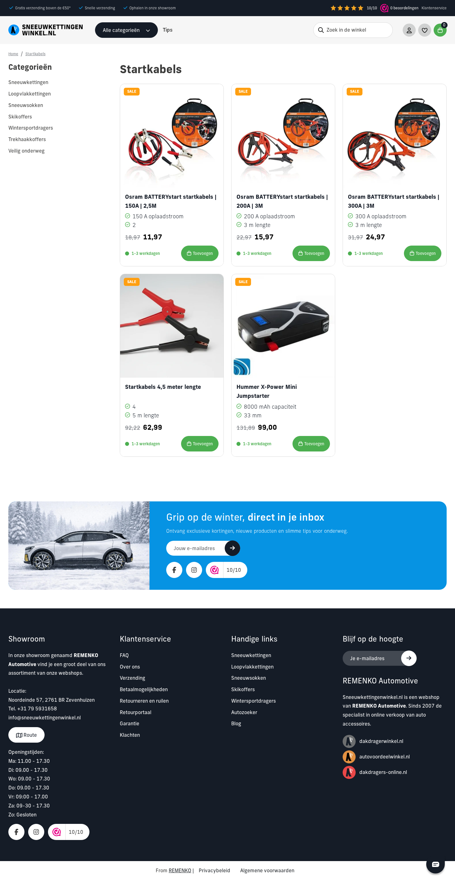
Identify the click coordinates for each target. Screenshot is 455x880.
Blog (236, 723)
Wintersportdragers (253, 701)
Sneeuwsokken (248, 678)
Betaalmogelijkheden (144, 689)
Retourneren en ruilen (144, 701)
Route (29, 735)
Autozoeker (244, 712)
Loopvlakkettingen (252, 667)
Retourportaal (135, 712)
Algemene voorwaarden (267, 870)
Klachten (130, 735)
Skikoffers (243, 689)
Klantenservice (434, 8)
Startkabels (35, 53)
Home (13, 53)
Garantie (129, 723)
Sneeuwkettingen (251, 655)
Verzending (132, 678)
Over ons (130, 667)
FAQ (124, 655)
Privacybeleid (214, 870)
